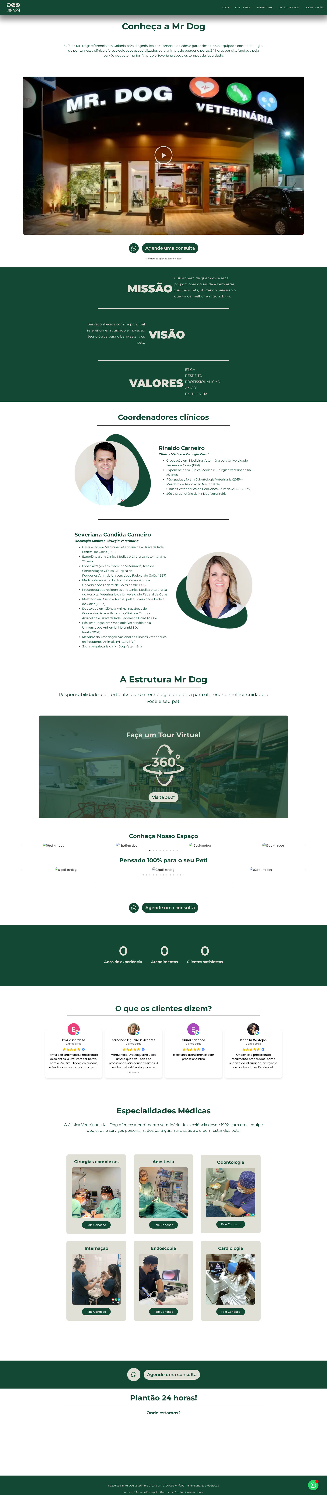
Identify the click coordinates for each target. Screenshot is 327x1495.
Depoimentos (289, 7)
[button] (163, 143)
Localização (314, 7)
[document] (163, 1493)
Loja (225, 7)
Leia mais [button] (133, 1059)
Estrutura (265, 7)
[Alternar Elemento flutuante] (313, 1485)
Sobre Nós (243, 7)
